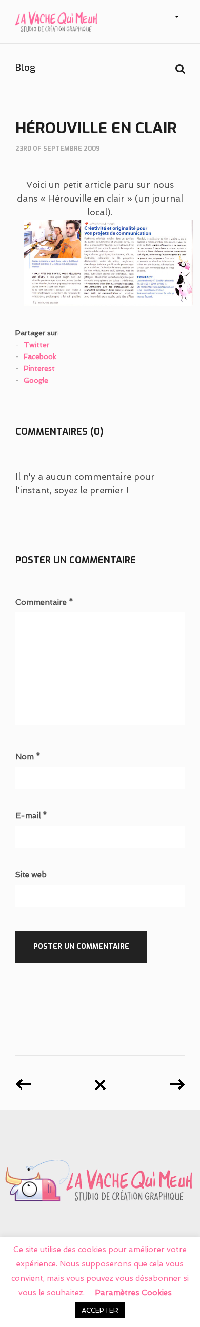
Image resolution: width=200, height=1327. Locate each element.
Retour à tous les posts (100, 1081)
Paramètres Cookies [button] (133, 1292)
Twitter (36, 344)
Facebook (40, 356)
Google (36, 380)
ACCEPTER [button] (100, 1310)
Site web (31, 875)
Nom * (28, 757)
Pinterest (39, 368)
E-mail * (31, 816)
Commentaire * (44, 602)
